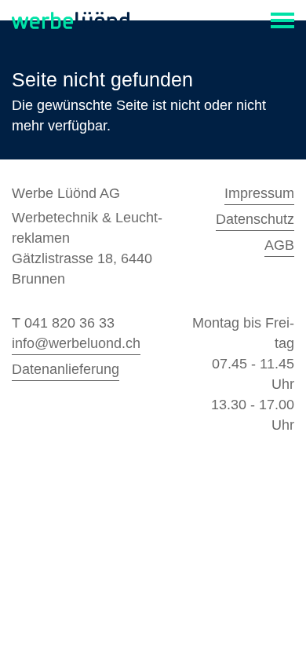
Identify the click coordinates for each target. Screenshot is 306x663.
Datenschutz (255, 219)
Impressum (259, 193)
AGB (279, 245)
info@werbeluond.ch (76, 343)
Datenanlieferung (65, 369)
